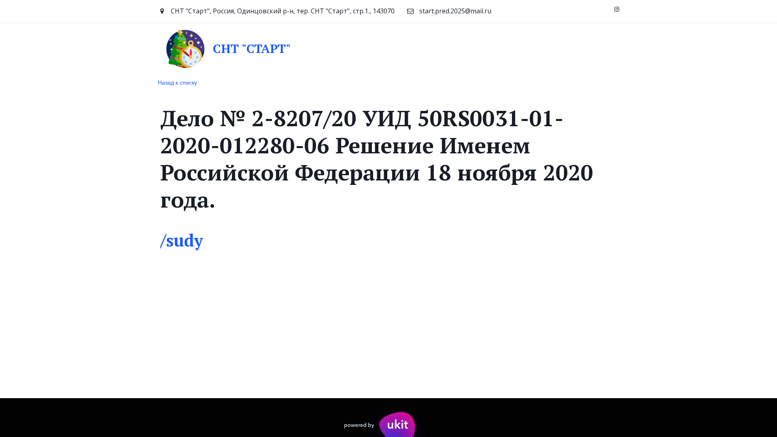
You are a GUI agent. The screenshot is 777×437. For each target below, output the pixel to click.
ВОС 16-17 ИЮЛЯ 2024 (256, 48)
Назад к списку (177, 82)
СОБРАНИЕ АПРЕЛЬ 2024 (60, 48)
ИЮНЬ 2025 (475, 48)
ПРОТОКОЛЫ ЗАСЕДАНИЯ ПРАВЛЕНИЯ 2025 (374, 48)
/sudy (181, 240)
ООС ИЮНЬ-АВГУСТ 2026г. (548, 48)
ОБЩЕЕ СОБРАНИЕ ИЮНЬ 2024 (160, 48)
